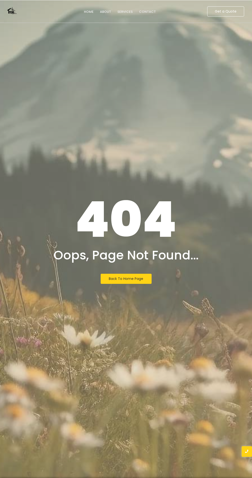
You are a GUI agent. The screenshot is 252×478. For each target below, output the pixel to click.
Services (125, 11)
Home (89, 11)
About (105, 11)
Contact (147, 11)
